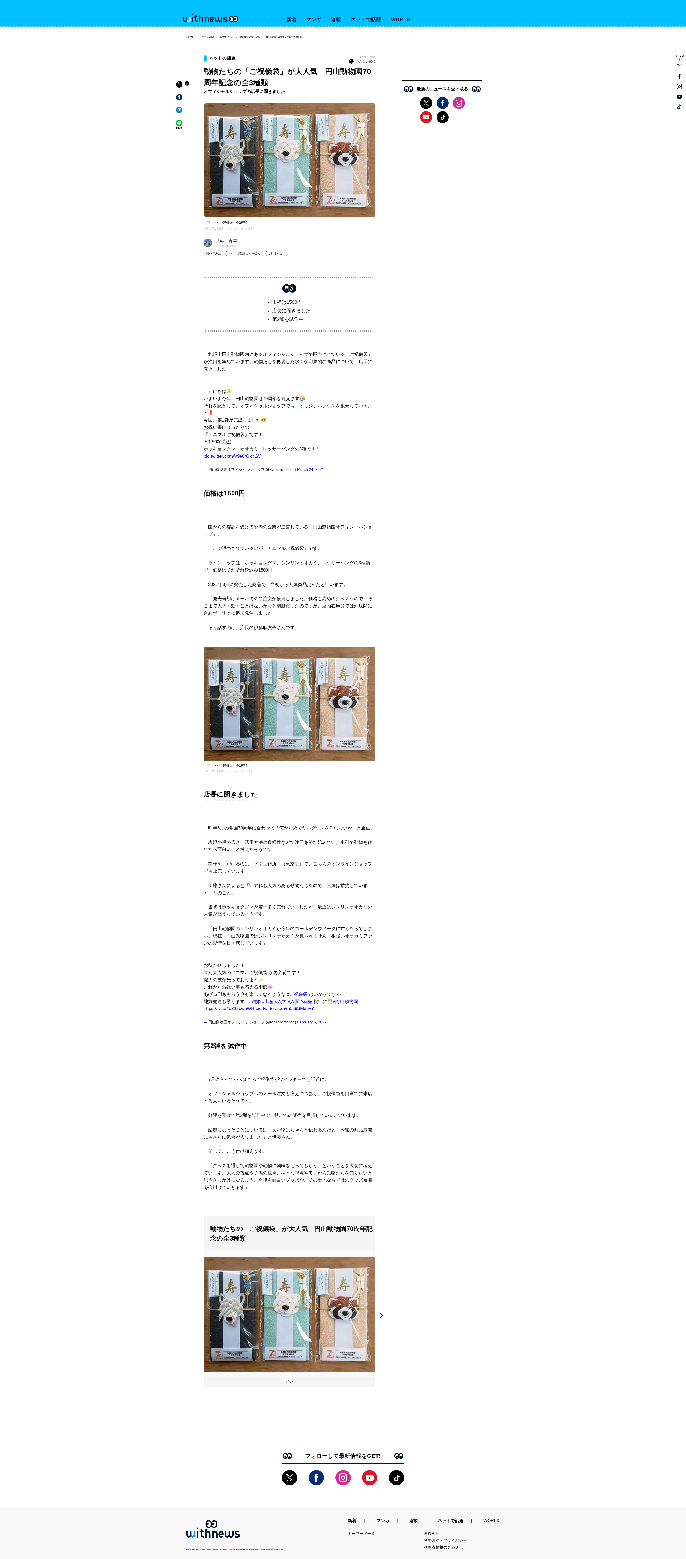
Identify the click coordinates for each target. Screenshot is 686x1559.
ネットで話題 (366, 19)
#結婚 (255, 1001)
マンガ (314, 19)
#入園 (293, 1001)
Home (189, 36)
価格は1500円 (287, 302)
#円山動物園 (345, 1001)
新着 (291, 19)
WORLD (401, 19)
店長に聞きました (291, 310)
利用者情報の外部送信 (443, 1547)
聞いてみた (213, 253)
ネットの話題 (207, 36)
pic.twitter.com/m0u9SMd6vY (285, 1008)
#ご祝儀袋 (297, 994)
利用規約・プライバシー (445, 1540)
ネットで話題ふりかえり (244, 253)
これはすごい (277, 253)
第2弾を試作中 (288, 319)
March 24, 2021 (310, 469)
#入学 (280, 1001)
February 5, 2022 (312, 1022)
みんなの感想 (365, 61)
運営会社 (432, 1533)
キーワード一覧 (361, 1533)
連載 (336, 19)
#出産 (268, 1001)
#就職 (306, 1001)
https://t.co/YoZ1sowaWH (229, 1008)
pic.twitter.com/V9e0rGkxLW (232, 456)
